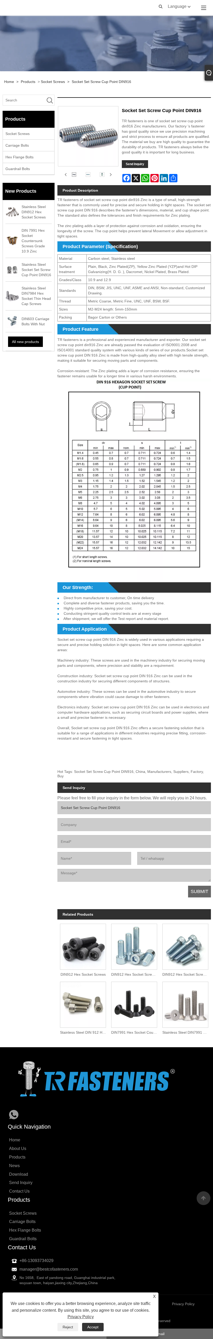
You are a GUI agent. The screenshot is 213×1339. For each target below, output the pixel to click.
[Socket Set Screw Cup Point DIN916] (74, 174)
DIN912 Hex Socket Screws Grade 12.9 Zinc (186, 974)
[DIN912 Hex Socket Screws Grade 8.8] (134, 945)
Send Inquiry (135, 164)
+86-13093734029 (36, 1260)
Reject (68, 1327)
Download (18, 1174)
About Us (17, 1148)
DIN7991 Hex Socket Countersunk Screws (135, 1032)
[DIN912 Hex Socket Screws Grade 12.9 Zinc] (185, 945)
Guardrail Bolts (17, 169)
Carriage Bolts (17, 145)
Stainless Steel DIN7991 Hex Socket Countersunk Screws (186, 1032)
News (14, 1165)
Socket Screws (53, 82)
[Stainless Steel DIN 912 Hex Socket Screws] (83, 1003)
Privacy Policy (81, 1317)
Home (9, 82)
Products (28, 82)
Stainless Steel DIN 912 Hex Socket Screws (84, 1032)
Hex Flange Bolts (19, 157)
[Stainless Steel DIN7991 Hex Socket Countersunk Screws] (185, 1003)
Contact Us (19, 1191)
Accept (92, 1327)
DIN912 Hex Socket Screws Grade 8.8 (135, 974)
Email (159, 1334)
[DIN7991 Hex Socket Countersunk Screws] (134, 1003)
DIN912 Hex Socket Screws (83, 974)
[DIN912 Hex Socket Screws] (83, 945)
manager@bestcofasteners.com (48, 1269)
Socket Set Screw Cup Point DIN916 (101, 82)
